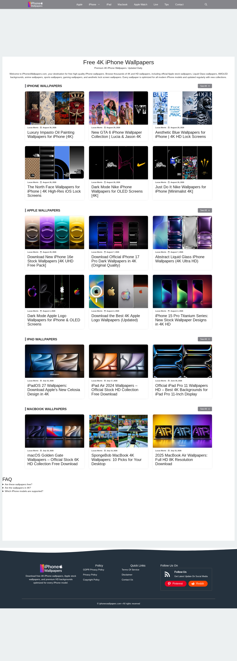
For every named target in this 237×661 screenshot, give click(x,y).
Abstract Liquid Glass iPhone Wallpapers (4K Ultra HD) (179, 259)
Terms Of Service (130, 569)
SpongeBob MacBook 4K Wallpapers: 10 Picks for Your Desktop (116, 459)
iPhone (92, 4)
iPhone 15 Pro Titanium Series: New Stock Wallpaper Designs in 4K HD (181, 320)
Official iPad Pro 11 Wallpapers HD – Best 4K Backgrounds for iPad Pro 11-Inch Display (181, 389)
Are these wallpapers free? (18, 484)
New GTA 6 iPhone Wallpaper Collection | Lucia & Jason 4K (116, 134)
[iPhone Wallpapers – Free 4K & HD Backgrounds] (35, 4)
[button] (206, 4)
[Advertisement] (99, 32)
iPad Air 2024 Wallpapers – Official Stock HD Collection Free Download (114, 389)
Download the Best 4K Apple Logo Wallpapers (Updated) (115, 318)
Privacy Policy (90, 574)
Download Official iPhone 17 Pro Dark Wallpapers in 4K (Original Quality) (115, 261)
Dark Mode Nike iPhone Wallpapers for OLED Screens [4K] (117, 191)
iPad (109, 4)
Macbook (123, 4)
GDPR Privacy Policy (93, 569)
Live (156, 4)
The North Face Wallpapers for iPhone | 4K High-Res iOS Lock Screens (54, 191)
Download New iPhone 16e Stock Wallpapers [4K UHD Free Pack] (50, 261)
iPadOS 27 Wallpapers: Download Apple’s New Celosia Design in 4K (53, 389)
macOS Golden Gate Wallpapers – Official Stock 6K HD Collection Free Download (53, 459)
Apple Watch (140, 4)
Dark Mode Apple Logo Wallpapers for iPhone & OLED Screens (53, 320)
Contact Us (127, 579)
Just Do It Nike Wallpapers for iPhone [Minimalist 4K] (180, 189)
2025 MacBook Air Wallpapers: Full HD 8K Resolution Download (181, 459)
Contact (179, 4)
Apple (79, 4)
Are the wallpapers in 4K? (18, 487)
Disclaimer (127, 574)
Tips (166, 4)
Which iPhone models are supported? (24, 491)
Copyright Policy (91, 579)
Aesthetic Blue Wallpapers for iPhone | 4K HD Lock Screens (180, 134)
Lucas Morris (32, 128)
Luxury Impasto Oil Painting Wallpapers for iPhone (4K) (50, 134)
